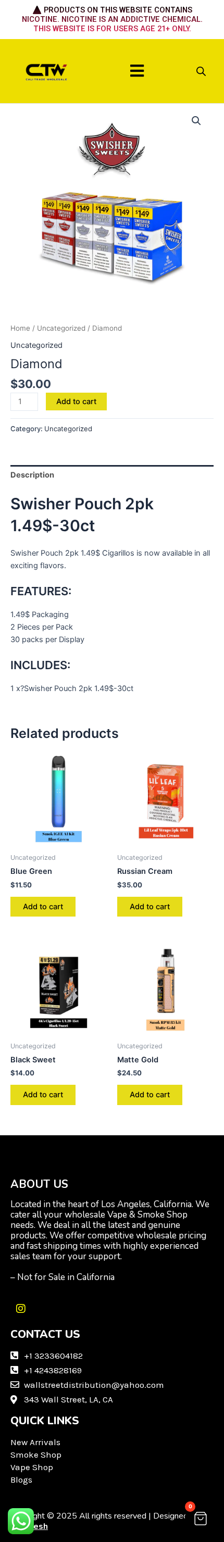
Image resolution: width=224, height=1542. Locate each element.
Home (20, 328)
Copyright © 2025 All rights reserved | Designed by (104, 1521)
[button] (137, 71)
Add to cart (76, 401)
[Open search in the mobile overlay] (201, 71)
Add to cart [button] (43, 906)
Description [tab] (32, 475)
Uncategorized (61, 328)
